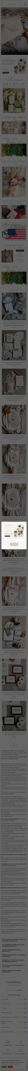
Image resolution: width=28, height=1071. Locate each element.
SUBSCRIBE (14, 544)
